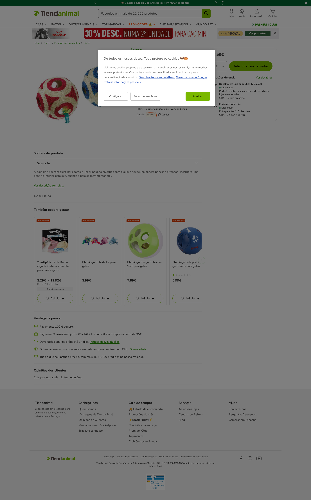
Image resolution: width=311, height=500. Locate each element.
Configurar (116, 96)
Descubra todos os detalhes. (157, 77)
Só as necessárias (145, 96)
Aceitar (197, 96)
